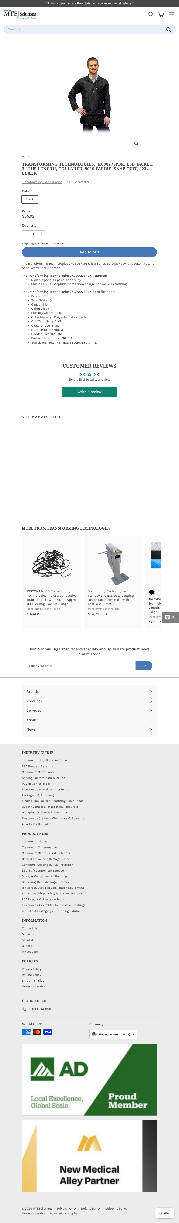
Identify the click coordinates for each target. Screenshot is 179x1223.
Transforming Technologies (42, 182)
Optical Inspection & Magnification (47, 859)
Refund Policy (31, 974)
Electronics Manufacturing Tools (45, 789)
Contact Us (29, 928)
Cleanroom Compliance (38, 772)
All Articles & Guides (37, 824)
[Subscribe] (144, 665)
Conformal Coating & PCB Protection (48, 864)
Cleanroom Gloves (35, 841)
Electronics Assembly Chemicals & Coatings (54, 905)
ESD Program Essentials (39, 766)
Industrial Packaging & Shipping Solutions (52, 911)
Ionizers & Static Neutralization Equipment (53, 887)
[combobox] (89, 29)
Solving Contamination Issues (43, 778)
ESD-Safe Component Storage (43, 870)
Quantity (29, 225)
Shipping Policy (33, 980)
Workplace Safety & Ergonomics (45, 812)
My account (30, 951)
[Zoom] (136, 143)
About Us (28, 940)
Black (29, 199)
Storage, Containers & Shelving (44, 876)
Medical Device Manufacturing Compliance (52, 801)
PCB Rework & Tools (36, 783)
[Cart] (160, 14)
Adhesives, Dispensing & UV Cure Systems (52, 893)
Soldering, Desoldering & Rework (45, 882)
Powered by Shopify (64, 1213)
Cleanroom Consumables (40, 847)
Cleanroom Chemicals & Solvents (46, 853)
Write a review (89, 392)
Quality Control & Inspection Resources (50, 806)
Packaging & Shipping (38, 795)
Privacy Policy (31, 969)
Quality (27, 945)
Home (26, 156)
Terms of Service (33, 986)
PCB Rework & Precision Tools (43, 899)
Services (28, 934)
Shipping (28, 243)
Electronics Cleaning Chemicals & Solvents (53, 818)
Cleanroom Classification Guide (44, 760)
